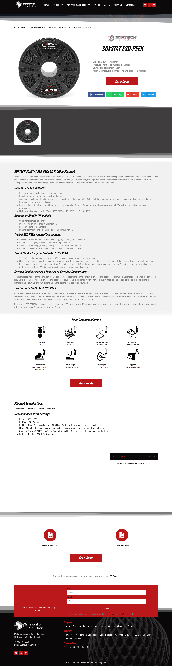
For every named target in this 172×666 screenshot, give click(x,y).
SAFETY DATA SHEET (121, 545)
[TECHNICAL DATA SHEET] (50, 535)
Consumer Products (73, 639)
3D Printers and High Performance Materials (132, 463)
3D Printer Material (35, 27)
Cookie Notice (106, 635)
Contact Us (130, 5)
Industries (87, 626)
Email (69, 597)
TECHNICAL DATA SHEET (50, 545)
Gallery (107, 5)
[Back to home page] (26, 4)
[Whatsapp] (150, 5)
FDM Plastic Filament (55, 27)
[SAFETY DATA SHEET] (122, 535)
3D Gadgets (115, 576)
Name (69, 588)
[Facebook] (145, 5)
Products (77, 626)
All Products (19, 27)
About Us (118, 5)
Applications (100, 626)
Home (46, 5)
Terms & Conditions (88, 635)
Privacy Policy (109, 614)
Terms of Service (123, 614)
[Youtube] (154, 5)
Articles (97, 5)
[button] (96, 94)
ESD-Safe (71, 27)
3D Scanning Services (144, 635)
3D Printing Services (123, 635)
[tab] (134, 463)
